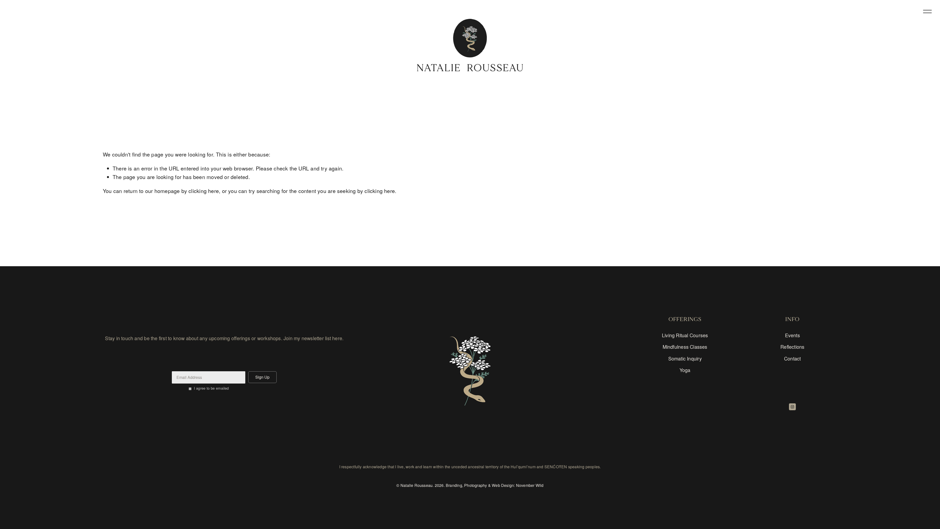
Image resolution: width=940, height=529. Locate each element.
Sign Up (262, 377)
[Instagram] (792, 406)
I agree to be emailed (211, 388)
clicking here (203, 190)
